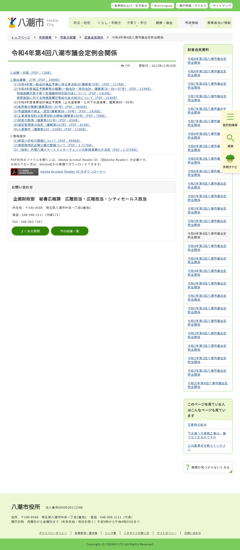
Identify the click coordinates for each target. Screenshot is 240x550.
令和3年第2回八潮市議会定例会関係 (207, 310)
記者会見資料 (94, 37)
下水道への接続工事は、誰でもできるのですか (207, 435)
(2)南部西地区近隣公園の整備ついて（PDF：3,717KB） (54, 145)
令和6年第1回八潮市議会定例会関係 (207, 173)
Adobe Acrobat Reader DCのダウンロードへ (73, 171)
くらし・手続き (109, 22)
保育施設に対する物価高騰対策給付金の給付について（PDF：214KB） (68, 97)
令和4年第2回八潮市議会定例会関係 (207, 260)
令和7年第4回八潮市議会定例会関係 (207, 85)
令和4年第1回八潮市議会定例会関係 (207, 272)
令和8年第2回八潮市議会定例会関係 (207, 60)
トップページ (20, 37)
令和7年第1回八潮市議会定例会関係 (207, 123)
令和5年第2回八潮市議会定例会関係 (207, 210)
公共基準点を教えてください (207, 447)
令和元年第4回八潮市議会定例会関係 (208, 385)
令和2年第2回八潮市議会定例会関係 (207, 360)
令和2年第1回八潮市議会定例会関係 (207, 372)
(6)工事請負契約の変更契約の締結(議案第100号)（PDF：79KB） (60, 115)
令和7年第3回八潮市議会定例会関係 (207, 98)
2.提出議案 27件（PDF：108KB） (36, 79)
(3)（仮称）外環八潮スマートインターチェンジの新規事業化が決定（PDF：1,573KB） (76, 149)
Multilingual (163, 5)
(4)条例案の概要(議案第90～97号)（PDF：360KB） (51, 106)
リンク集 (110, 533)
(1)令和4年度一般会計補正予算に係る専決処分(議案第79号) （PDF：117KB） (70, 84)
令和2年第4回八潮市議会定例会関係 (207, 335)
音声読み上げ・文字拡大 (130, 5)
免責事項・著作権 (86, 533)
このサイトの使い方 (136, 533)
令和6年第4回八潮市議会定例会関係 (207, 135)
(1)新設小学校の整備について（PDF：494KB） (48, 140)
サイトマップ (222, 5)
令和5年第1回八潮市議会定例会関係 (207, 223)
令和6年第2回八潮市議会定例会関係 (207, 160)
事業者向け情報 (219, 22)
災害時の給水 (197, 424)
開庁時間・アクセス (192, 5)
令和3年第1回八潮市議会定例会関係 (207, 322)
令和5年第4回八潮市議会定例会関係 (207, 185)
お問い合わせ (192, 533)
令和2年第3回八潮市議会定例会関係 (207, 347)
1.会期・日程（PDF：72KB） (31, 72)
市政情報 (191, 22)
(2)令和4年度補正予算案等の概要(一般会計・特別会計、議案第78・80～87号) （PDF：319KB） (83, 88)
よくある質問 (30, 231)
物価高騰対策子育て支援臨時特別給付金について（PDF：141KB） (64, 93)
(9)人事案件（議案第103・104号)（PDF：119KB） (51, 129)
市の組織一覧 (69, 231)
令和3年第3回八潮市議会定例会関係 (207, 297)
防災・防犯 (82, 22)
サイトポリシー (167, 533)
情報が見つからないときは (210, 467)
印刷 (127, 65)
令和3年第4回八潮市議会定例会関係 (207, 285)
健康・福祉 (164, 22)
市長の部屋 (68, 37)
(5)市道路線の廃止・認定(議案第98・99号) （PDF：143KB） (58, 111)
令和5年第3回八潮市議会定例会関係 (207, 198)
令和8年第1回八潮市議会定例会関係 (207, 73)
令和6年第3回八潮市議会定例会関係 (207, 148)
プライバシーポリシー (53, 533)
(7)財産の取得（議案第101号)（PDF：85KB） (47, 120)
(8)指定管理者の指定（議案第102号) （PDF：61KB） (52, 124)
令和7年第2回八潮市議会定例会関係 (207, 110)
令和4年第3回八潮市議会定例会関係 (207, 248)
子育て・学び (137, 22)
